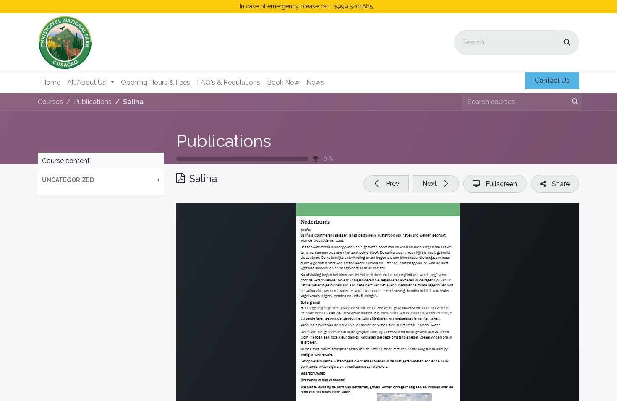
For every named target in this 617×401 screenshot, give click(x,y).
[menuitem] (51, 82)
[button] (101, 180)
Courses (50, 102)
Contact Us (552, 80)
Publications (223, 141)
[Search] (567, 42)
